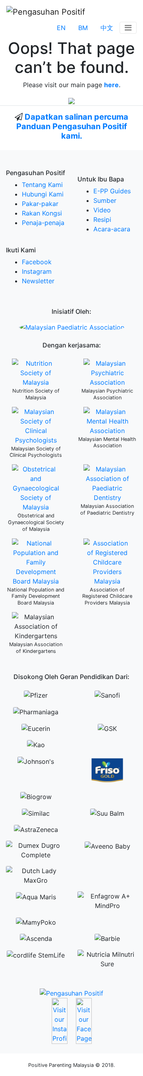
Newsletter (38, 281)
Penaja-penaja (43, 223)
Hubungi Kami (43, 194)
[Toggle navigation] (128, 28)
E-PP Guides (112, 191)
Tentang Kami (42, 185)
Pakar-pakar (40, 204)
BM (83, 28)
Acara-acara (111, 229)
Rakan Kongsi (42, 213)
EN (61, 28)
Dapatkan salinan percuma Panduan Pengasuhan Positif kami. (72, 126)
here (111, 85)
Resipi (102, 219)
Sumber (104, 200)
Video (102, 210)
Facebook (37, 262)
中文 (106, 28)
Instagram (37, 271)
